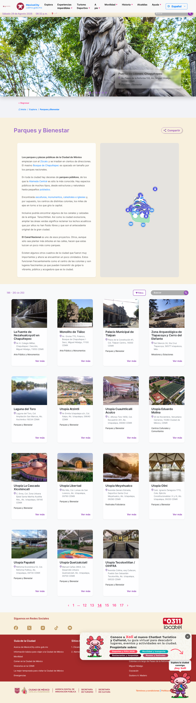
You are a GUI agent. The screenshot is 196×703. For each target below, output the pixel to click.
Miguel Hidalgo (136, 666)
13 (92, 605)
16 (114, 605)
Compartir (173, 130)
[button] (146, 216)
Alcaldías (142, 4)
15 (107, 605)
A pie (96, 6)
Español (177, 6)
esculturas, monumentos (49, 197)
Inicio (23, 109)
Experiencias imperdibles (64, 6)
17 (122, 605)
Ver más (40, 361)
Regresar (23, 103)
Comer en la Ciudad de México (28, 661)
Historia (126, 4)
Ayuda (155, 4)
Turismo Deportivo (82, 6)
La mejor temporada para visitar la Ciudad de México (39, 670)
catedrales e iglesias (74, 197)
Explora (48, 4)
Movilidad (110, 4)
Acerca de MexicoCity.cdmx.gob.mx (31, 647)
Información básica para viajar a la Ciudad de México (39, 652)
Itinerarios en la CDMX (24, 666)
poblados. (45, 189)
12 (85, 605)
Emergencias (20, 675)
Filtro (139, 292)
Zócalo (44, 161)
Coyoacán (133, 670)
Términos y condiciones (147, 690)
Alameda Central (38, 181)
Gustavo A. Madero (138, 675)
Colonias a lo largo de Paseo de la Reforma (149, 661)
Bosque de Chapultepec (46, 165)
